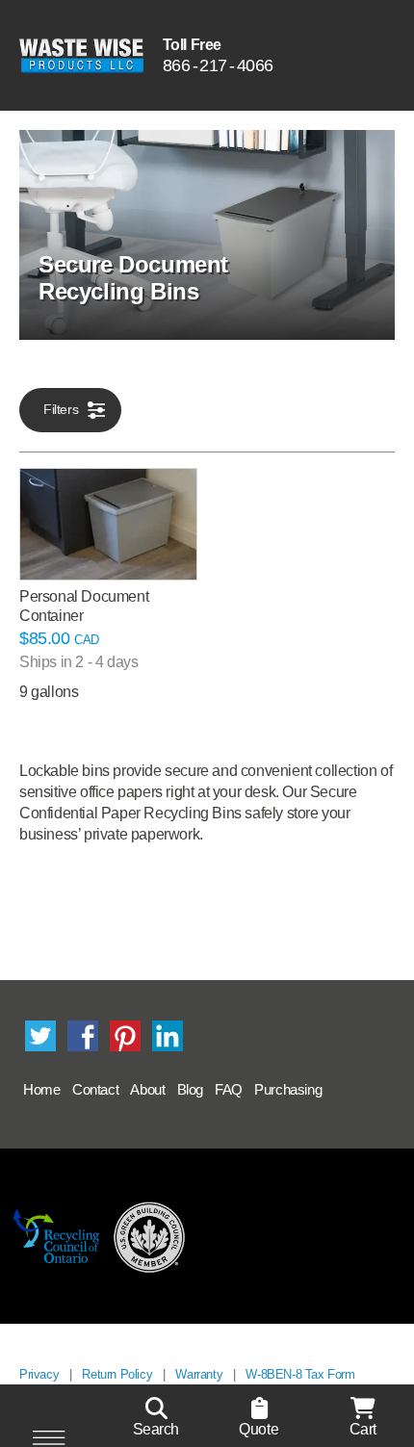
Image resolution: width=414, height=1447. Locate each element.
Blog (190, 1089)
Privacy (39, 1374)
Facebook (82, 1036)
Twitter (40, 1036)
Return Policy (117, 1374)
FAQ (229, 1089)
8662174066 (218, 65)
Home (41, 1089)
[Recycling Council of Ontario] (56, 1236)
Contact (95, 1089)
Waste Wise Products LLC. (81, 55)
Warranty (198, 1374)
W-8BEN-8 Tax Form (300, 1374)
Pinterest (125, 1036)
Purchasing (288, 1089)
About (147, 1089)
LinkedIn (167, 1036)
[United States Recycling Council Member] (150, 1236)
